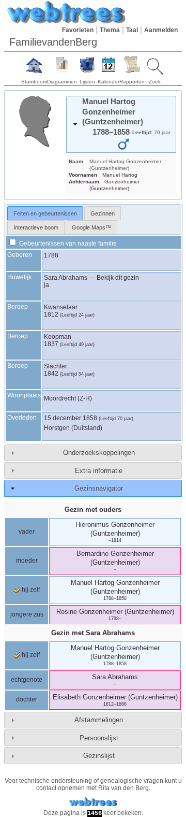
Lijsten (87, 81)
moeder (27, 560)
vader (27, 531)
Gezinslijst (99, 755)
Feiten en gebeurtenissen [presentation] (45, 213)
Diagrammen (62, 81)
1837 (51, 344)
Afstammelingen (98, 720)
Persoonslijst (99, 738)
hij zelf (30, 589)
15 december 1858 (70, 418)
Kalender (108, 81)
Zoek (155, 81)
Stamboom (34, 81)
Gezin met (93, 633)
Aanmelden (161, 30)
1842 (51, 373)
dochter (26, 699)
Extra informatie (98, 471)
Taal (132, 30)
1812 (51, 314)
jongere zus (26, 614)
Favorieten (78, 30)
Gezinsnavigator (98, 488)
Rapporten (132, 81)
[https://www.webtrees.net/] (93, 802)
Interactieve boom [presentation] (35, 227)
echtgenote (26, 679)
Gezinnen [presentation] (102, 213)
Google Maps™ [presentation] (91, 227)
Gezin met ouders (93, 509)
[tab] (121, 124)
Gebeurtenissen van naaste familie (67, 243)
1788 (51, 255)
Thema (110, 30)
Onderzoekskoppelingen (99, 452)
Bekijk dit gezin (118, 277)
